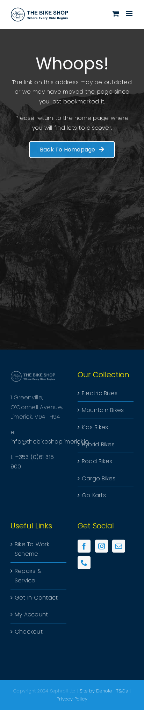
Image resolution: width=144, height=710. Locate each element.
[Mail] (118, 546)
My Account (31, 614)
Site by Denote (96, 691)
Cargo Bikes (99, 478)
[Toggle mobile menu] (130, 13)
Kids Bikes (95, 427)
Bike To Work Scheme (32, 549)
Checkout (29, 632)
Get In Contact (36, 598)
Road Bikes (97, 461)
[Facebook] (84, 546)
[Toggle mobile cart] (115, 13)
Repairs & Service (28, 576)
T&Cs (122, 691)
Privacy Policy (72, 699)
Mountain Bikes (103, 410)
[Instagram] (101, 546)
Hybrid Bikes (98, 444)
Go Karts (94, 495)
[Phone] (84, 562)
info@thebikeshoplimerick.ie (49, 442)
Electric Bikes (99, 393)
